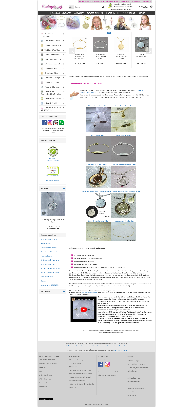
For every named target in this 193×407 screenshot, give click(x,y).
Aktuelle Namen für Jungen (50, 273)
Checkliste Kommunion (48, 248)
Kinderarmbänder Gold (52, 41)
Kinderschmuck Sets (51, 82)
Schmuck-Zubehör (50, 103)
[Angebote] (64, 188)
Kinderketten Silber (51, 73)
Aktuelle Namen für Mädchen (50, 268)
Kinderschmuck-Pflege (48, 264)
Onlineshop (89, 404)
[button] (44, 23)
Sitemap (43, 281)
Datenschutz (43, 383)
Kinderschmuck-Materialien (50, 260)
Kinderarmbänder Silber (52, 45)
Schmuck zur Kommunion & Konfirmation (51, 93)
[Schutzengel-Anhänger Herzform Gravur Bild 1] (53, 204)
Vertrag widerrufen (46, 399)
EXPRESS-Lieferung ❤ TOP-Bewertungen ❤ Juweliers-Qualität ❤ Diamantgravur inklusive (105, 1)
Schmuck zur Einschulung (47, 35)
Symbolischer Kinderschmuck (51, 252)
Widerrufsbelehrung (45, 375)
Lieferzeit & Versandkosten (48, 363)
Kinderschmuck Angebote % (59, 13)
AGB (40, 371)
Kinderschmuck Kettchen (97, 221)
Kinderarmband (97, 135)
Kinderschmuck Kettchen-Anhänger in (96, 192)
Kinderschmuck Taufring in (96, 165)
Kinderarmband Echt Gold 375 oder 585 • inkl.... (79, 56)
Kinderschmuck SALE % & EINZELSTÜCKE (51, 109)
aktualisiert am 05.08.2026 (50, 285)
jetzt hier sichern (120, 350)
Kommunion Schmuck (104, 346)
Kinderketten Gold (50, 68)
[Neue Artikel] (64, 291)
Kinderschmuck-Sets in (98, 106)
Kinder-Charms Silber (51, 55)
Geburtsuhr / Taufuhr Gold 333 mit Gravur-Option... (121, 56)
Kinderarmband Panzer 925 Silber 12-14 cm (100, 56)
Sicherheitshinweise (47, 277)
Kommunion (90, 93)
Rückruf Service (128, 13)
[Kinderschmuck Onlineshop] (52, 7)
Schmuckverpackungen (52, 98)
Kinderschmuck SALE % (49, 239)
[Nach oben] (187, 403)
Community (79, 13)
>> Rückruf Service (133, 382)
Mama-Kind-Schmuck (52, 87)
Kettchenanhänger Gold (52, 59)
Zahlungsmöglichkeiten (47, 360)
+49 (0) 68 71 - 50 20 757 (138, 364)
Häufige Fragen (112, 13)
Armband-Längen (46, 256)
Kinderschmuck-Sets (120, 346)
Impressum (43, 387)
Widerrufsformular (45, 379)
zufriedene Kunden (95, 13)
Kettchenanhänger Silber (53, 64)
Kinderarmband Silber (88, 346)
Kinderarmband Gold (72, 346)
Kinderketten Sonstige (52, 78)
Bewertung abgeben (52, 180)
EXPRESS (42, 367)
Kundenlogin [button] (136, 1)
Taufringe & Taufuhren (52, 50)
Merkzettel (148, 1)
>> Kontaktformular (134, 378)
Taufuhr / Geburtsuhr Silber (141, 55)
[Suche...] (103, 7)
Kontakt (141, 13)
